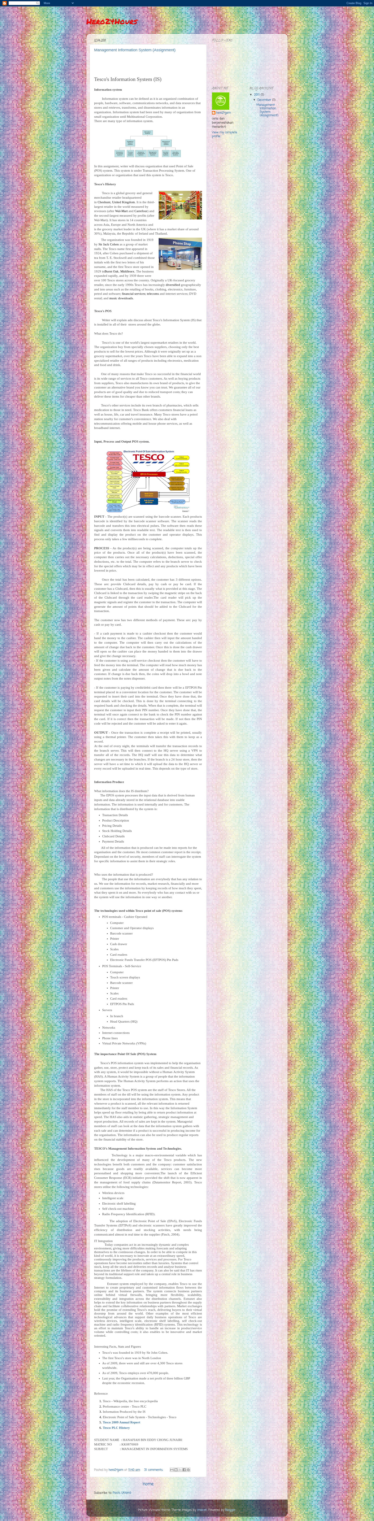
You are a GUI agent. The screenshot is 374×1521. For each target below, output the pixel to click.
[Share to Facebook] (184, 1470)
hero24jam (223, 113)
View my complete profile (224, 134)
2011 (257, 95)
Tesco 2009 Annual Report (121, 1422)
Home (148, 1484)
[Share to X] (180, 1470)
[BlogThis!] (176, 1470)
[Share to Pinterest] (188, 1470)
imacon (202, 1510)
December (265, 100)
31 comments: (154, 1470)
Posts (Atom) (122, 1493)
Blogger (230, 1510)
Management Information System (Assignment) (135, 50)
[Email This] (172, 1470)
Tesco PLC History (116, 1427)
